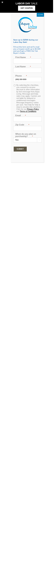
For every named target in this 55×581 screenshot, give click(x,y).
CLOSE (40, 15)
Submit (20, 149)
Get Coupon (27, 8)
